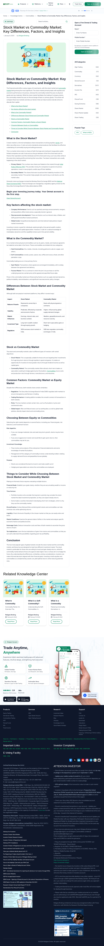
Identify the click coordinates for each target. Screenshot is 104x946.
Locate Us (81, 718)
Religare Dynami (12, 642)
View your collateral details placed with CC (15, 851)
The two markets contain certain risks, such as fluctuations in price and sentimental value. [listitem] (35, 404)
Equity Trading (7, 713)
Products (23, 4)
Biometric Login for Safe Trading (13, 683)
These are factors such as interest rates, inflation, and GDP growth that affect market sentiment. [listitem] (38, 216)
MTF (4, 720)
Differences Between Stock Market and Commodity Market (30, 116)
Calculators (82, 723)
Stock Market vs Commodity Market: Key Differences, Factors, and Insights (61, 16)
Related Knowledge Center (25, 574)
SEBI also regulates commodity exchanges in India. (53, 330)
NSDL (4, 756)
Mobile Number (83, 37)
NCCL (48, 748)
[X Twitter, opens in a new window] (74, 760)
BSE (7, 748)
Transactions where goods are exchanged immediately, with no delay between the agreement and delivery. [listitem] (37, 266)
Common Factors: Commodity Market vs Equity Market (28, 122)
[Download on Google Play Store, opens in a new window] (95, 760)
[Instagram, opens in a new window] (87, 760)
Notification (13, 739)
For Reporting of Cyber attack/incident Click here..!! (18, 854)
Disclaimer (22, 739)
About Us (5, 739)
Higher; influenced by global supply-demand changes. (52, 311)
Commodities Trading (9, 718)
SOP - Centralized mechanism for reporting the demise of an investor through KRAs (26, 871)
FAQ (80, 713)
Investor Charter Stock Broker (11, 834)
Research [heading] (57, 709)
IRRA (29, 748)
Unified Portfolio (10, 669)
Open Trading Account (34, 718)
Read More (11, 621)
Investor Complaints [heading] (64, 745)
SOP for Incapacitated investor (11, 876)
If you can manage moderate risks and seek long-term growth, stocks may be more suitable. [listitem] (37, 433)
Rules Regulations (53, 739)
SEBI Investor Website (9, 873)
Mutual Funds (7, 723)
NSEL (25, 748)
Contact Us (82, 715)
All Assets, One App (10, 671)
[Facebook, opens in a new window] (70, 760)
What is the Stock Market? (19, 106)
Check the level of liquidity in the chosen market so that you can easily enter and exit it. (35, 514)
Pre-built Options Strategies (36, 683)
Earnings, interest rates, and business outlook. (29, 317)
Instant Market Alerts (35, 669)
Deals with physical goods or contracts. (53, 304)
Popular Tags (80, 128)
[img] (77, 677)
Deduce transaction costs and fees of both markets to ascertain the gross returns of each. (36, 527)
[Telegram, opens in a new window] (91, 760)
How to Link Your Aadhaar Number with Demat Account (18, 859)
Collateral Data (36, 748)
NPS (29, 713)
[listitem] (38, 106)
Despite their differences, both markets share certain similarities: (27, 388)
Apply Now (43, 11)
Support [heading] (82, 709)
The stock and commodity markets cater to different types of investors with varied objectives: (33, 353)
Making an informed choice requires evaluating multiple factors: (27, 481)
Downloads (82, 720)
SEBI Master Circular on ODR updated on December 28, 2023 (20, 882)
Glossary (56, 720)
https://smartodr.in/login (61, 862)
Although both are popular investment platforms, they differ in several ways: (30, 293)
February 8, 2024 (12, 617)
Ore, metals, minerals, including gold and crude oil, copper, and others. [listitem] (37, 250)
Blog (55, 718)
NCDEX (18, 748)
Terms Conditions (41, 739)
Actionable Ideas (33, 681)
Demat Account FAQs (85, 728)
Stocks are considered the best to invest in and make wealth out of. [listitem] (32, 464)
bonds (58, 143)
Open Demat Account (14, 198)
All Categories (80, 62)
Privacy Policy (30, 739)
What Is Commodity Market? (10, 602)
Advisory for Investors (9, 831)
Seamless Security (10, 681)
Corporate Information (66, 739)
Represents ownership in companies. (29, 304)
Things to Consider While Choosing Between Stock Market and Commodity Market (37, 128)
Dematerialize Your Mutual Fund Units (13, 887)
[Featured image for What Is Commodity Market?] (13, 588)
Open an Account (92, 4)
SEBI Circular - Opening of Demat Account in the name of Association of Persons (26, 879)
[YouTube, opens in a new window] (82, 760)
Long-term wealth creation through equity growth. (29, 324)
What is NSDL (87, 132)
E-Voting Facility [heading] (12, 752)
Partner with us (50, 4)
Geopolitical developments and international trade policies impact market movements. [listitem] (36, 222)
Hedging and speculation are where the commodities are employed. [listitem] (32, 467)
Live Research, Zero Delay (35, 671)
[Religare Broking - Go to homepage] (9, 4)
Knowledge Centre (16, 16)
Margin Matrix (82, 725)
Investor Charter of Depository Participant (15, 840)
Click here (42, 810)
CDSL (8, 756)
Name (80, 29)
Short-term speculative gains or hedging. (54, 324)
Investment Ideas (58, 713)
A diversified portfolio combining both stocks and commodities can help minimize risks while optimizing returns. (34, 508)
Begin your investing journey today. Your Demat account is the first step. (35, 192)
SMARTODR (86, 748)
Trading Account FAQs (85, 730)
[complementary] (52, 760)
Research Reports (59, 715)
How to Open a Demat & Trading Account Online (16, 865)
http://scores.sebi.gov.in (61, 860)
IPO (77, 132)
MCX (14, 748)
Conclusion (14, 132)
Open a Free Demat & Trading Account (86, 24)
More (61, 4)
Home (5, 16)
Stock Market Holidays (60, 725)
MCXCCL (43, 748)
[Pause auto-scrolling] (79, 11)
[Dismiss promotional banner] (92, 11)
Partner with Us (7, 741)
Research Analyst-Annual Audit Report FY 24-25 (16, 885)
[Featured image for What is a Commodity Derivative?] (59, 588)
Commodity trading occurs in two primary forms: (22, 261)
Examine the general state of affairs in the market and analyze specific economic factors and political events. (35, 520)
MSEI (22, 748)
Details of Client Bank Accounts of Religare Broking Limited (19, 857)
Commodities (30, 16)
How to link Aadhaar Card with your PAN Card (16, 862)
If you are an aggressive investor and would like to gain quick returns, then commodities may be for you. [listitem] (34, 439)
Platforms (38, 4)
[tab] (84, 10)
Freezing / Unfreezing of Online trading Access (90, 733)
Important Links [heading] (11, 745)
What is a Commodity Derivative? (56, 602)
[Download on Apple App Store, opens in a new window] (99, 760)
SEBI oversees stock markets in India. (31, 330)
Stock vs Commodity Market (20, 119)
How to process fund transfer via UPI (13, 848)
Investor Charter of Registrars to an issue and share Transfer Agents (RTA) (24, 845)
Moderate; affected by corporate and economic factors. (31, 311)
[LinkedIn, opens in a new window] (78, 760)
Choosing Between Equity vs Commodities (24, 125)
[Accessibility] (69, 4)
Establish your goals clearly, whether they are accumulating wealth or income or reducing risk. (36, 486)
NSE (4, 748)
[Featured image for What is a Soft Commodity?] (36, 588)
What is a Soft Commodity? (34, 602)
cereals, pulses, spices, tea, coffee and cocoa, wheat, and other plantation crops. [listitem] (37, 256)
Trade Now (78, 4)
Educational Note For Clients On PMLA (85, 739)
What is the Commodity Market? (21, 112)
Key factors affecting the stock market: (23, 109)
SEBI (10, 748)
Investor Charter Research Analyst (12, 837)
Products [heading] (6, 709)
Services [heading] (31, 709)
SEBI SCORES (70, 748)
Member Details (7, 868)
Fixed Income (7, 728)
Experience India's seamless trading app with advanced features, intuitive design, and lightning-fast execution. (23, 658)
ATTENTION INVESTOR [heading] (67, 766)
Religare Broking (10, 615)
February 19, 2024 (35, 617)
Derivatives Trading (8, 715)
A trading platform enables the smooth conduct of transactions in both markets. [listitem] (38, 398)
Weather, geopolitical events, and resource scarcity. (54, 317)
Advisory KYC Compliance (10, 843)
